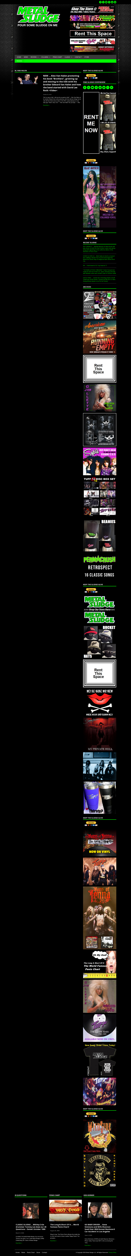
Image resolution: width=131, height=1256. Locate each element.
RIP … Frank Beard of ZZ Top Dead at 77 (95, 265)
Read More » (46, 105)
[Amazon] (111, 87)
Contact (78, 57)
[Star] (115, 2)
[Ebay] (107, 87)
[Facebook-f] (100, 2)
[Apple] (112, 2)
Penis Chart (57, 57)
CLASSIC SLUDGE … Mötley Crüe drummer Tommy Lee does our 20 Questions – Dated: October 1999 (31, 1226)
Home (19, 57)
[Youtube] (106, 2)
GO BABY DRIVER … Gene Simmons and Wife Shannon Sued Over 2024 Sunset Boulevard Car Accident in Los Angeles (100, 1228)
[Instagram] (109, 2)
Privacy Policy (112, 1252)
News (26, 57)
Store (86, 57)
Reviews (34, 57)
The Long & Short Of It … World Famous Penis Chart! (64, 1225)
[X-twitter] (103, 2)
